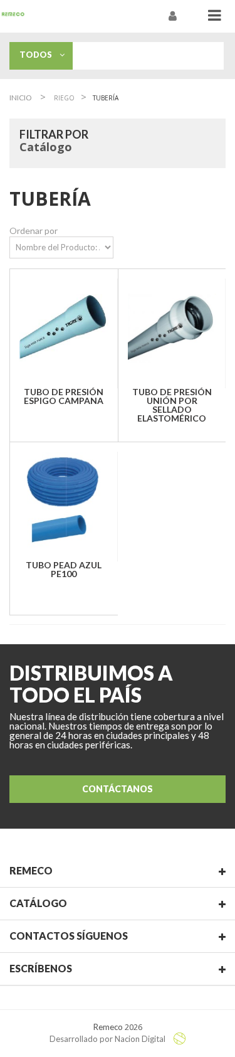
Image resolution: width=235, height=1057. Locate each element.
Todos (39, 55)
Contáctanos (117, 788)
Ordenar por (33, 230)
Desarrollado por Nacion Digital (108, 1039)
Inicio (20, 97)
